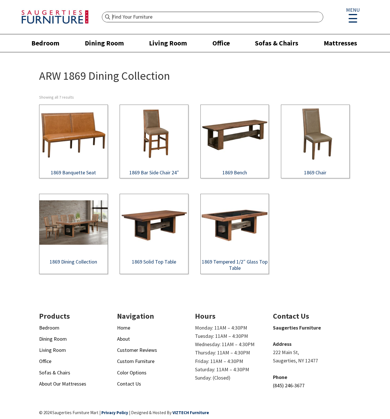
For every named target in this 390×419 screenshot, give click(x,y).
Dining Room (104, 43)
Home (123, 327)
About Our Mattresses (62, 383)
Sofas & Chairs (276, 43)
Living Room (168, 43)
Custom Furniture (135, 361)
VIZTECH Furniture (190, 412)
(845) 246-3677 (289, 385)
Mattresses (340, 43)
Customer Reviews (137, 350)
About (123, 339)
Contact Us (129, 383)
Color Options (131, 372)
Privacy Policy (114, 412)
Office (221, 43)
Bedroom (45, 43)
